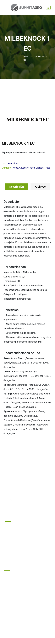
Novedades (14, 532)
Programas (13, 526)
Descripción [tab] (16, 186)
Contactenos (14, 545)
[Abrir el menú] (48, 7)
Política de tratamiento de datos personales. (27, 626)
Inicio (25, 56)
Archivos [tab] (40, 186)
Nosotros (12, 539)
